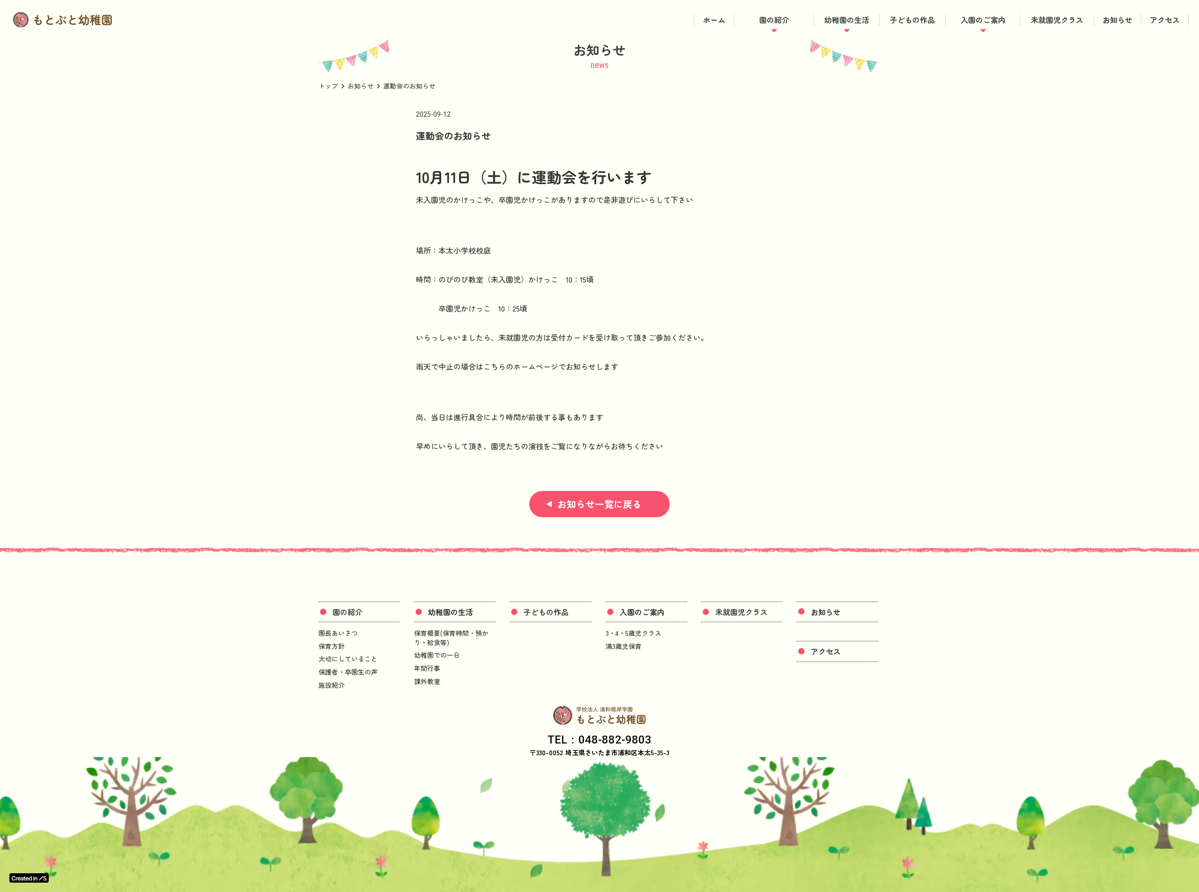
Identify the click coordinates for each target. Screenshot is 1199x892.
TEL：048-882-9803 (599, 739)
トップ (328, 86)
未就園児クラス (1057, 19)
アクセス (1165, 20)
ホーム (714, 20)
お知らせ (1117, 20)
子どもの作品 (912, 19)
